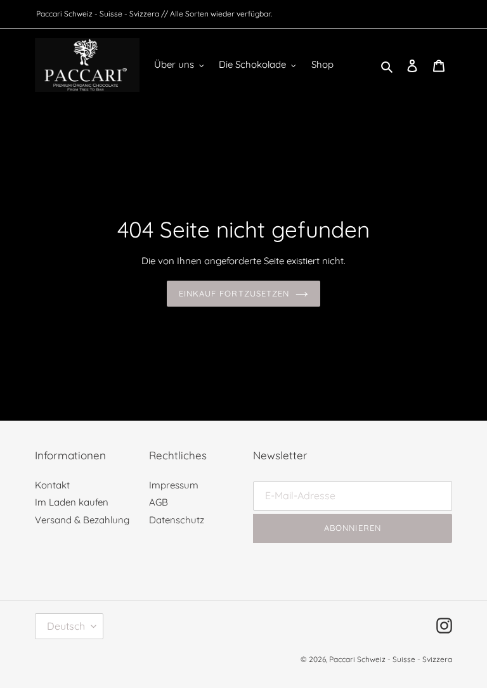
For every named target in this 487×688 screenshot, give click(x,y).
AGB (158, 502)
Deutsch (66, 626)
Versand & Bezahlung (82, 520)
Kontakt (52, 485)
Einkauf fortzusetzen (234, 293)
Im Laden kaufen (71, 502)
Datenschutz (176, 520)
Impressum (173, 485)
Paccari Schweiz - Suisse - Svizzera (390, 659)
